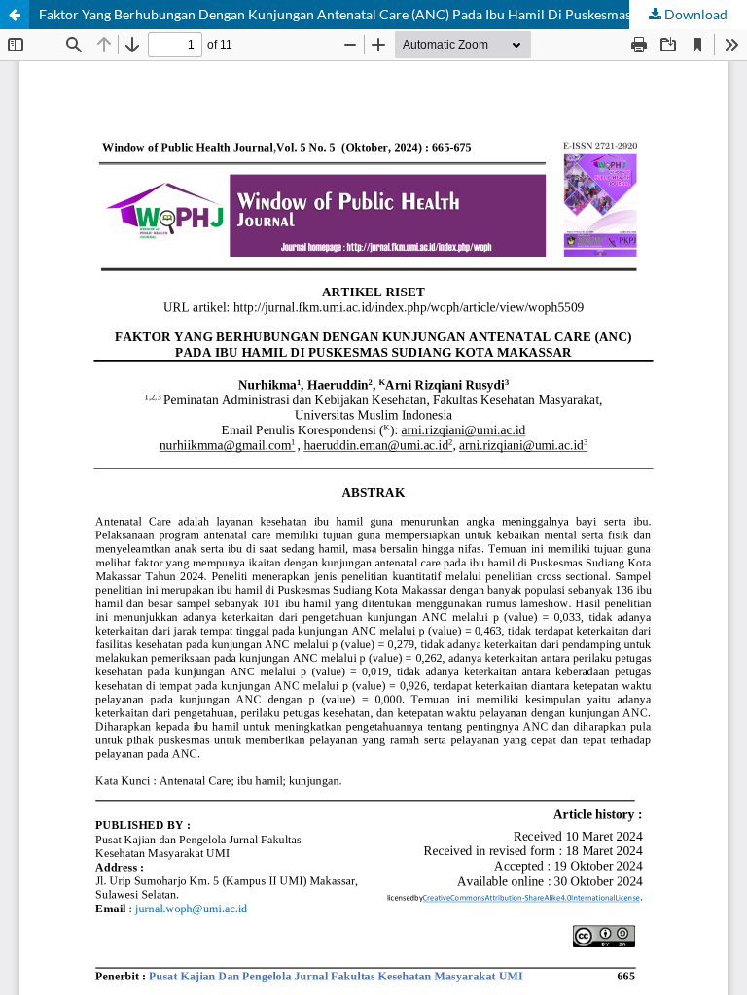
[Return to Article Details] (14, 14)
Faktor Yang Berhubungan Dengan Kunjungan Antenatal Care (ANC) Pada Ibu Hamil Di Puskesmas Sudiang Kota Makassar (393, 14)
